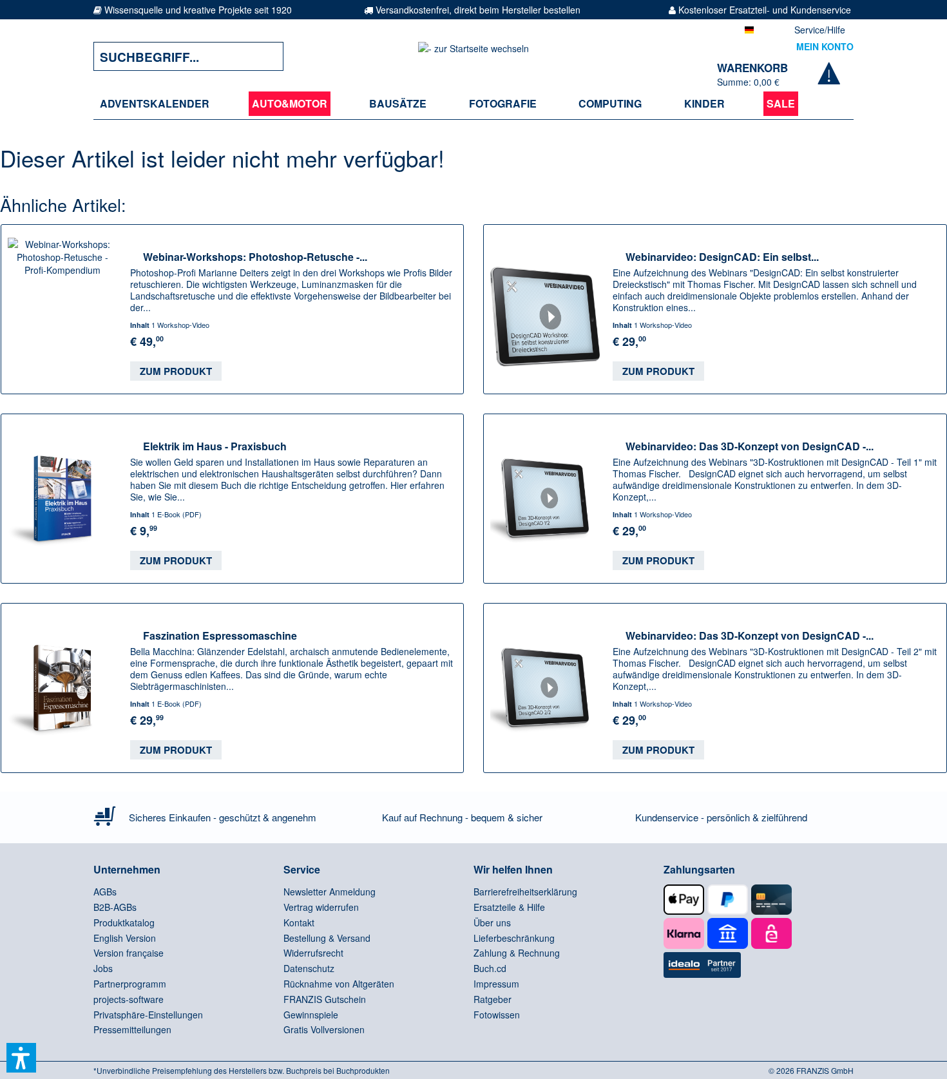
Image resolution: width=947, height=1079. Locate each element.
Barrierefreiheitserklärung (525, 891)
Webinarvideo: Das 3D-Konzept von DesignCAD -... (750, 446)
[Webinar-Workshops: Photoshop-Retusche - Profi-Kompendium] (62, 309)
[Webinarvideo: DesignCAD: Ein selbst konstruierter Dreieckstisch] (545, 309)
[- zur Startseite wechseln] (473, 56)
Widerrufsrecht (313, 952)
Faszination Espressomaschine (220, 635)
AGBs (105, 891)
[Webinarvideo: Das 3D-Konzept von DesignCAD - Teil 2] (545, 687)
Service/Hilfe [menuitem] (820, 29)
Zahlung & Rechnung (517, 952)
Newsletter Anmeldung (329, 891)
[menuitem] (155, 103)
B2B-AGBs (115, 907)
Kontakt (298, 922)
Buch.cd (490, 968)
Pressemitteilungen (132, 1029)
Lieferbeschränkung (514, 937)
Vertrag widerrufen (321, 907)
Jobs (103, 968)
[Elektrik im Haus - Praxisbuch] (62, 498)
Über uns (492, 922)
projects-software (128, 999)
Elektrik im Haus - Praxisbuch (215, 446)
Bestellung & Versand (326, 937)
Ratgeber (493, 999)
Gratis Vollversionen (324, 1029)
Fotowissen (497, 1014)
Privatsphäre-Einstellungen (148, 1014)
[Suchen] (264, 56)
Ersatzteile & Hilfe (509, 907)
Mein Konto (825, 46)
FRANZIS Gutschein (324, 999)
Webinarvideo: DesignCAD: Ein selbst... (722, 256)
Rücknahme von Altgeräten (338, 983)
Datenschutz (308, 968)
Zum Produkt (176, 371)
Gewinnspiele (310, 1014)
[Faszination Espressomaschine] (62, 687)
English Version (124, 937)
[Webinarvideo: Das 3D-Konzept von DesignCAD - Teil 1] (545, 498)
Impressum (496, 983)
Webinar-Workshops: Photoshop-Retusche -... (255, 256)
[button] (21, 1058)
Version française (128, 952)
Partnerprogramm (129, 983)
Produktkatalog (124, 922)
